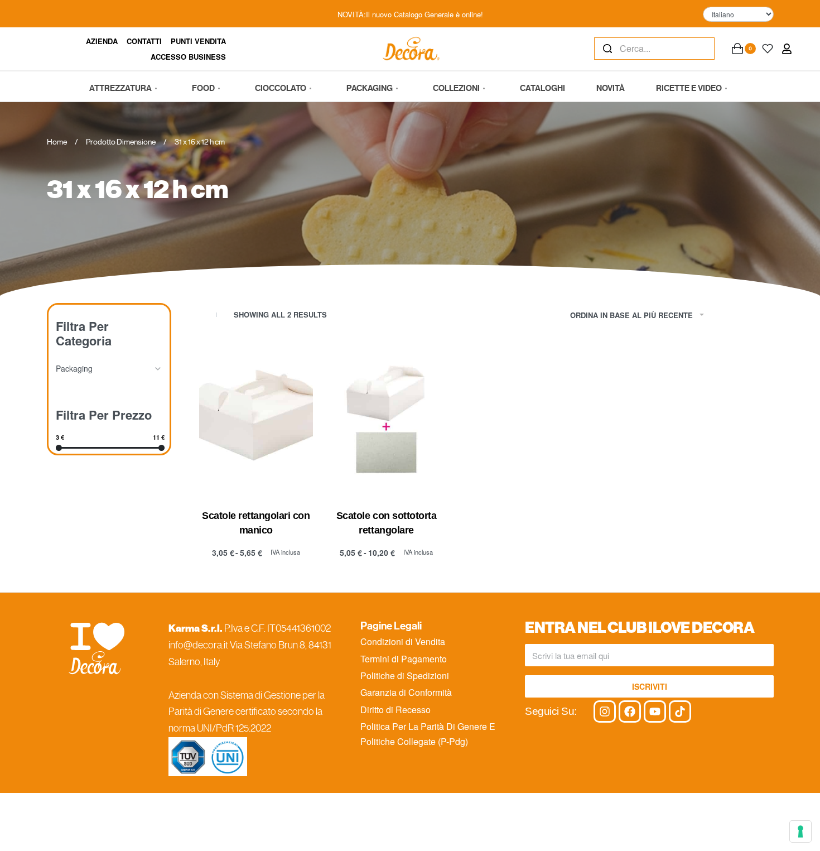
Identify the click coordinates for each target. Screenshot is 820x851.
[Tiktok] (680, 711)
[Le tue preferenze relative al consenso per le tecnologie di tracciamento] (800, 831)
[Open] (767, 48)
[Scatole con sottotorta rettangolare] (386, 419)
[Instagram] (605, 711)
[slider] (59, 448)
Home (57, 141)
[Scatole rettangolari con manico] (256, 419)
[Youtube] (655, 711)
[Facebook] (630, 711)
